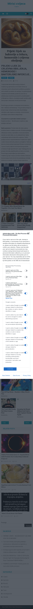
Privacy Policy (27, 375)
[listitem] (16, 266)
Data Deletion (6, 375)
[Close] (29, 233)
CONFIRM (10, 368)
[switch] (25, 271)
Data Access (16, 375)
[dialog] (16, 304)
